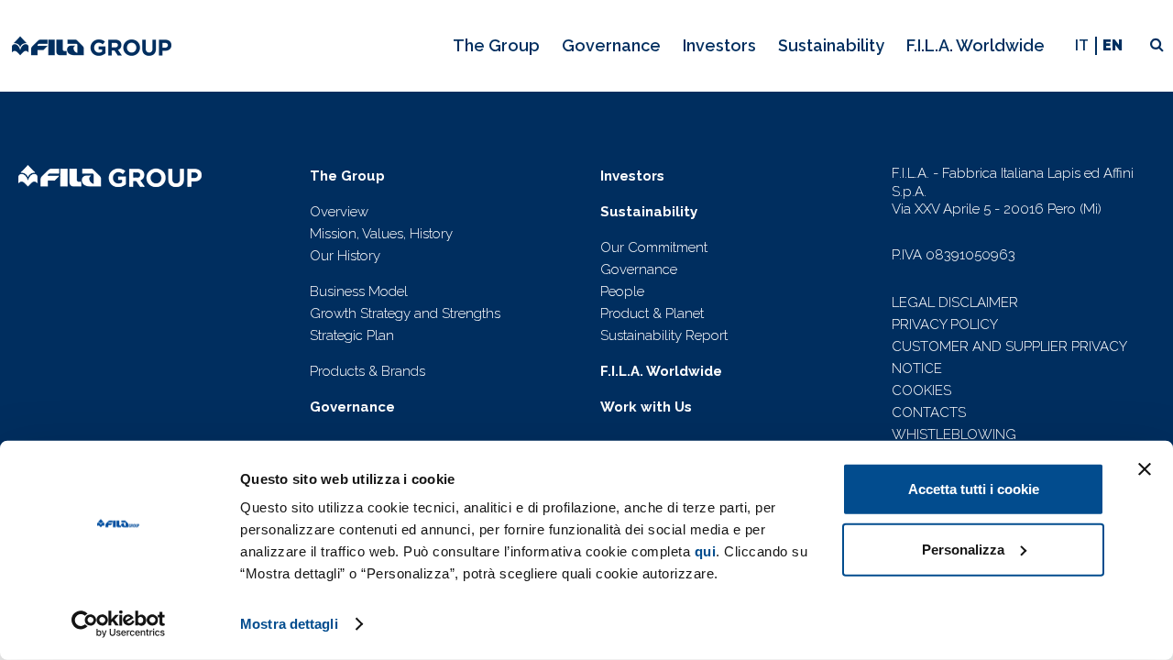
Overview (339, 212)
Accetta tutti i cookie (973, 489)
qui (706, 551)
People (622, 291)
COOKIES (921, 390)
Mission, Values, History (381, 234)
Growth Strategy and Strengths (405, 313)
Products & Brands (367, 371)
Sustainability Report (664, 335)
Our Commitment (653, 247)
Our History (345, 256)
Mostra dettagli (289, 624)
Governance (638, 269)
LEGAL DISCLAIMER (955, 302)
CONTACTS (929, 412)
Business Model (359, 291)
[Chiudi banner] (1144, 469)
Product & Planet (652, 313)
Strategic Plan (352, 335)
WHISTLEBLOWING (954, 434)
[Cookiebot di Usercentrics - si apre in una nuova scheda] (118, 624)
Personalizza (963, 548)
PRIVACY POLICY (945, 324)
